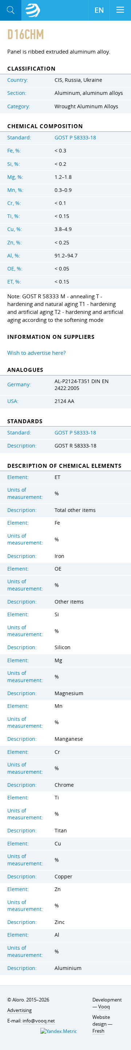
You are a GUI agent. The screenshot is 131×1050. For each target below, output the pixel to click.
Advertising (19, 1010)
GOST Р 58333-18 (75, 137)
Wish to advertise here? (36, 352)
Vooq (104, 1006)
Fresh (98, 1031)
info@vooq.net (39, 1020)
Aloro (32, 10)
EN (99, 10)
